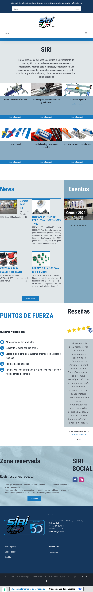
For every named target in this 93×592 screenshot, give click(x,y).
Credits (8, 557)
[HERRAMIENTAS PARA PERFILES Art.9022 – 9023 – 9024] (41, 207)
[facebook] (75, 479)
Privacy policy (10, 546)
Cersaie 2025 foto (24, 204)
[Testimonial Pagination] (77, 439)
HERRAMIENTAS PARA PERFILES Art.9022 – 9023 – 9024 (46, 220)
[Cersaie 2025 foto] (8, 207)
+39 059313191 (60, 526)
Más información (15, 117)
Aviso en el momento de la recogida (28, 589)
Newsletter (54, 552)
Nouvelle (85, 577)
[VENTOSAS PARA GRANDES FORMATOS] (8, 259)
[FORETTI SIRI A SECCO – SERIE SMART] (41, 259)
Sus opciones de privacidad (62, 589)
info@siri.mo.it (77, 3)
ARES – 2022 (77, 104)
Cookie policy (10, 552)
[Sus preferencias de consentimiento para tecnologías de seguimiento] (4, 589)
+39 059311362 (58, 528)
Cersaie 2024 (75, 213)
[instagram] (81, 479)
